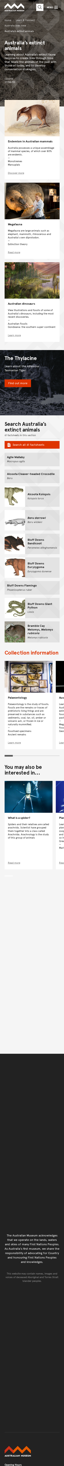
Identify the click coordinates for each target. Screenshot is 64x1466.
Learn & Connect (25, 20)
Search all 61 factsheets (28, 444)
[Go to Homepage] (32, 1451)
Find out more (17, 383)
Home (8, 20)
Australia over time (15, 25)
